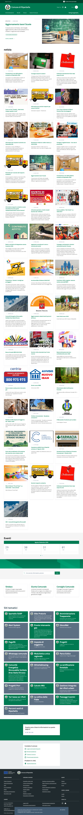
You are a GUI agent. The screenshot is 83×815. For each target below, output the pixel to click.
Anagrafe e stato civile (28, 781)
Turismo (24, 791)
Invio (57, 573)
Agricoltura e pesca (46, 791)
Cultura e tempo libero (28, 783)
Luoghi (62, 794)
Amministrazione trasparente (48, 803)
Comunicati (63, 783)
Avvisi (62, 785)
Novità (18, 13)
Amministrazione (9, 13)
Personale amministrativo (9, 791)
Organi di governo (7, 781)
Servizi (25, 13)
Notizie (62, 781)
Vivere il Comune (34, 13)
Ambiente (44, 785)
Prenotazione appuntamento (29, 805)
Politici (5, 789)
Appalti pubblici (26, 789)
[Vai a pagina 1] (40, 555)
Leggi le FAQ (25, 803)
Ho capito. (62, 809)
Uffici (5, 785)
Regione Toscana (8, 1)
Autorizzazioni (45, 789)
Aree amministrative (8, 783)
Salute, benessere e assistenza (49, 787)
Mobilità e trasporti (27, 793)
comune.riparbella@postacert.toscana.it (12, 810)
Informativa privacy (46, 805)
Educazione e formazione (28, 796)
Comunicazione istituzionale (11, 34)
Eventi (62, 796)
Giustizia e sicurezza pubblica (48, 781)
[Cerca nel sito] (76, 7)
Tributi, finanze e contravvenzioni (49, 783)
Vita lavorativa (26, 785)
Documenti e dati (7, 793)
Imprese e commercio (27, 787)
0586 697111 (7, 809)
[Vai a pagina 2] (42, 555)
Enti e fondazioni (7, 787)
